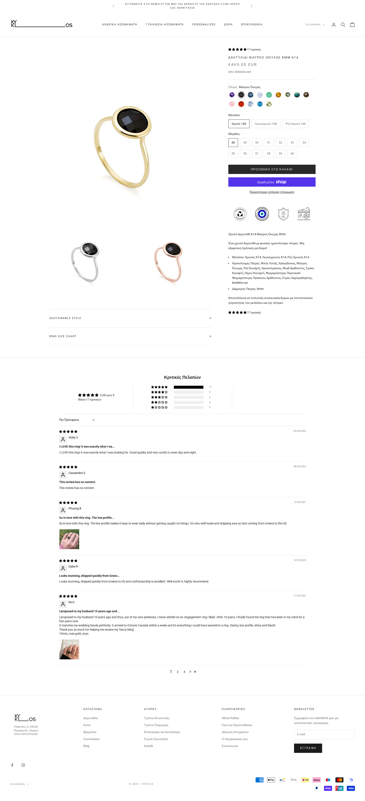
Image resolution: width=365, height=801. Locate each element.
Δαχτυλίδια (90, 718)
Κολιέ (86, 725)
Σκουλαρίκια (91, 739)
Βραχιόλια (89, 732)
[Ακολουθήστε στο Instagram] (23, 765)
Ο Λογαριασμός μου (235, 739)
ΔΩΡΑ (228, 24)
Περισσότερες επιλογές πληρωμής (271, 192)
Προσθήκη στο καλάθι (272, 169)
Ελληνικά (313, 24)
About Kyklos (230, 718)
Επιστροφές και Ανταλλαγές (162, 732)
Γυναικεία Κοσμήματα (165, 24)
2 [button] (177, 671)
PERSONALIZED (204, 24)
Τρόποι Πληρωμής (156, 725)
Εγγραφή (308, 748)
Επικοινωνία (252, 24)
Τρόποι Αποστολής (157, 718)
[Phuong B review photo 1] (69, 539)
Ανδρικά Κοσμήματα (119, 24)
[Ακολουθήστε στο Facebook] (12, 765)
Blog (86, 746)
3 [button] (184, 671)
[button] (237, 49)
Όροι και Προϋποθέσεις (237, 725)
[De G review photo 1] (69, 649)
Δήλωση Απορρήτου (235, 732)
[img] (68, 431)
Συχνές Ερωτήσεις (156, 739)
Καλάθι (148, 746)
